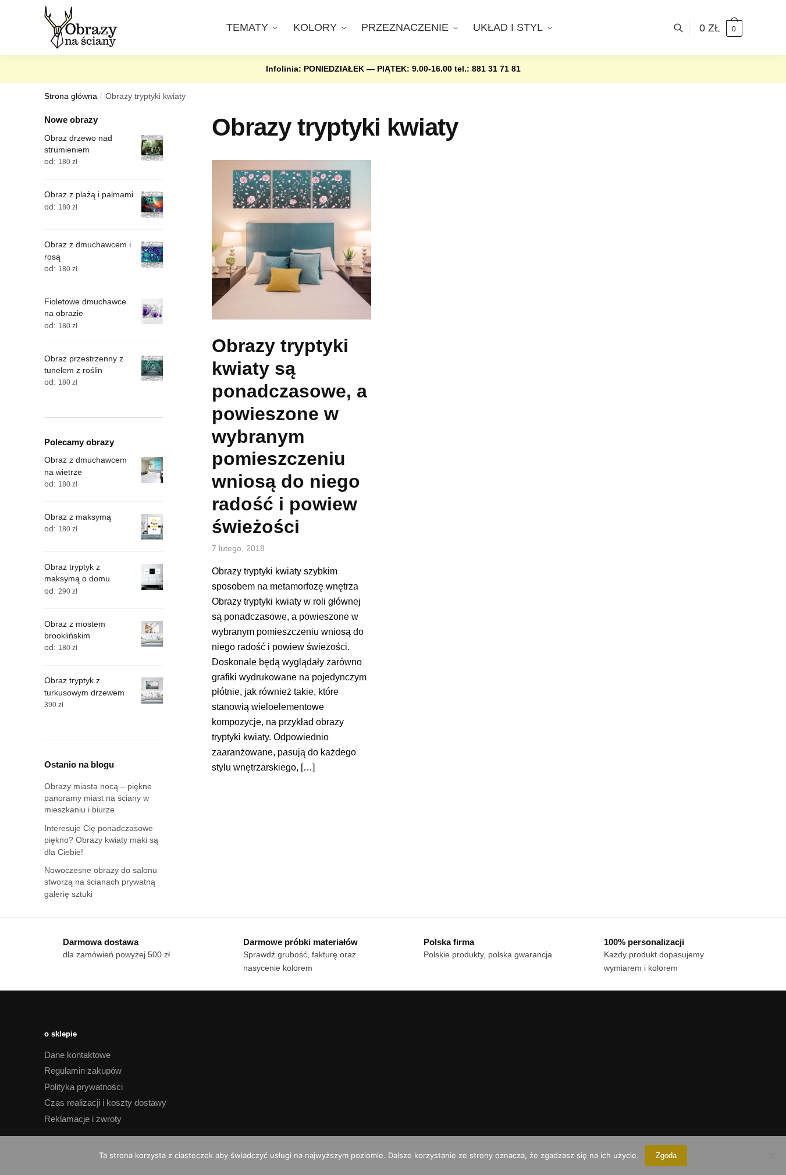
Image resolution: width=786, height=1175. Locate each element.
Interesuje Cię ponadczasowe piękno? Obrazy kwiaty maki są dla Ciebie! (101, 840)
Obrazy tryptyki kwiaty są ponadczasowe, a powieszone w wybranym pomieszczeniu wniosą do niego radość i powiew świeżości (289, 436)
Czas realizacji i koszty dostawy (105, 1102)
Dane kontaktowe (77, 1055)
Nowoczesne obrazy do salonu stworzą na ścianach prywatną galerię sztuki (100, 882)
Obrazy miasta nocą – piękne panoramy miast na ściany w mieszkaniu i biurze (98, 798)
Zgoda (666, 1155)
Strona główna (70, 96)
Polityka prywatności (83, 1087)
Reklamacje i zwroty (83, 1119)
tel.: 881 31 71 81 (487, 68)
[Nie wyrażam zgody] (771, 1155)
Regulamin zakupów (83, 1070)
